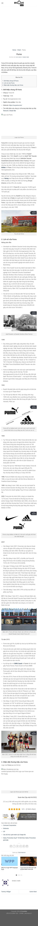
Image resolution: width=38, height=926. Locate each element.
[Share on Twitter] (17, 846)
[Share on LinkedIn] (27, 846)
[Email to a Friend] (20, 846)
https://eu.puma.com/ (15, 105)
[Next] (36, 864)
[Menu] (2, 3)
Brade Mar (26, 57)
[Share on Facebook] (14, 846)
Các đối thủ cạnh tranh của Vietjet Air (14, 835)
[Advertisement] (19, 26)
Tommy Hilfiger (6, 891)
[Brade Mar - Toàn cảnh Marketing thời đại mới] (19, 3)
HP (4, 831)
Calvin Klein (33, 891)
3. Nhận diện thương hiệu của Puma (12, 85)
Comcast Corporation (9, 825)
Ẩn (21, 77)
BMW (16, 663)
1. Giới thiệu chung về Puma (10, 81)
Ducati (20, 663)
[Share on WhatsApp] (11, 846)
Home (14, 50)
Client (19, 50)
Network (23, 852)
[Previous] (2, 864)
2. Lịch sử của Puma (8, 83)
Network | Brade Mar (9, 111)
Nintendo (6, 828)
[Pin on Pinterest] (23, 846)
